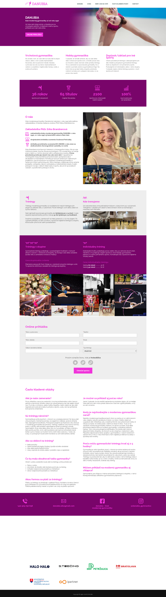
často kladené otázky (120, 4)
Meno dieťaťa (29, 340)
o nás (89, 4)
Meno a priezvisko (31, 332)
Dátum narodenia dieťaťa (33, 348)
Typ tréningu (87, 348)
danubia (80, 4)
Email (85, 340)
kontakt (135, 4)
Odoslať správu (83, 371)
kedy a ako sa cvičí (101, 4)
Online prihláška (34, 35)
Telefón (85, 332)
